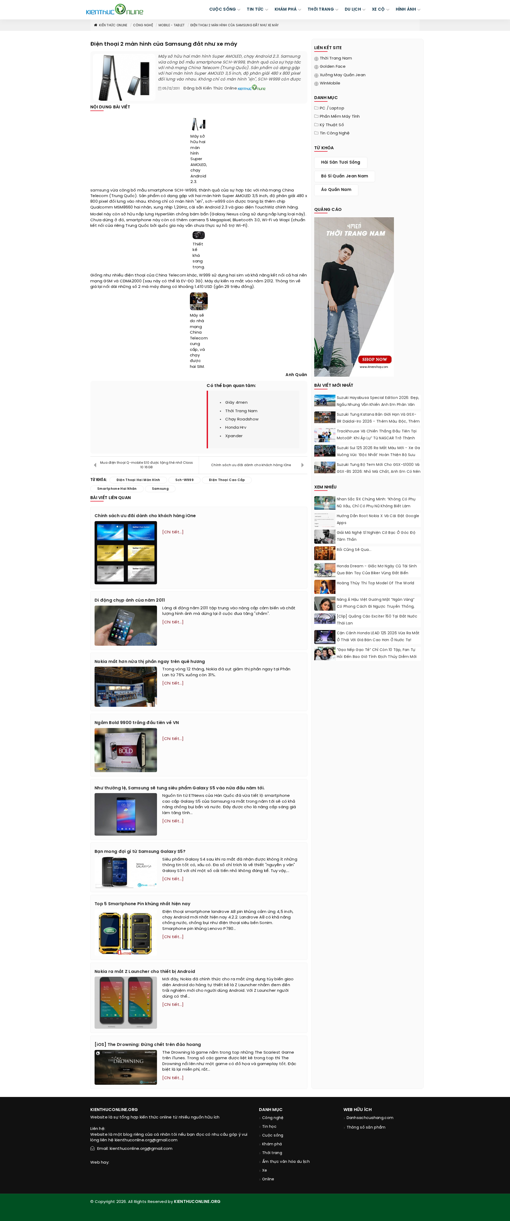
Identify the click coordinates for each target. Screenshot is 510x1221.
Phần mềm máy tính (340, 116)
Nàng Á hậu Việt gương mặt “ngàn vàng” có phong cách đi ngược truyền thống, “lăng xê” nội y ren (376, 607)
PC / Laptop (332, 108)
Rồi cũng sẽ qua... (354, 550)
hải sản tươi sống (340, 162)
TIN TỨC (255, 9)
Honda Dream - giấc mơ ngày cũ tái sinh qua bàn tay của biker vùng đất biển (377, 569)
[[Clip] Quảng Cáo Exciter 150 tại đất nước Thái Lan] (324, 618)
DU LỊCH (353, 9)
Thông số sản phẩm (366, 1128)
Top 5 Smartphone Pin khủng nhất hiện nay (142, 904)
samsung (99, 190)
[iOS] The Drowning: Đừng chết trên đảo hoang (148, 1045)
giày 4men (236, 403)
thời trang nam (241, 411)
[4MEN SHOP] (354, 296)
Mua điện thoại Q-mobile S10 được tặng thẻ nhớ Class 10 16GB (146, 465)
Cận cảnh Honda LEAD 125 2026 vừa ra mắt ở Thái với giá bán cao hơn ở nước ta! (378, 636)
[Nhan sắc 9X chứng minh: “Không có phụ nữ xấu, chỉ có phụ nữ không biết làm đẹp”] (324, 503)
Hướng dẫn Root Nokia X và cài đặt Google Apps (378, 519)
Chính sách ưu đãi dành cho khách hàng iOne (251, 465)
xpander (234, 436)
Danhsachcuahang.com (370, 1118)
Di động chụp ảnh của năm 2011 (130, 600)
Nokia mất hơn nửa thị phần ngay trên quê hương (150, 662)
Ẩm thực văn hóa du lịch (286, 1162)
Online (268, 1179)
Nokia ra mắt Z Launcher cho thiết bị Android (145, 971)
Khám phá (272, 1144)
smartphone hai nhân (117, 489)
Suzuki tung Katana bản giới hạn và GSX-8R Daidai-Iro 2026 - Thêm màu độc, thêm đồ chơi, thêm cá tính (378, 422)
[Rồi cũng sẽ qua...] (324, 553)
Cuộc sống (272, 1136)
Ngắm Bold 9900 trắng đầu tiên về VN (137, 723)
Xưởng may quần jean (343, 75)
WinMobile (330, 83)
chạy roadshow (241, 419)
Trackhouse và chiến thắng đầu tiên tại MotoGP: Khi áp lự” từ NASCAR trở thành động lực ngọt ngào (376, 438)
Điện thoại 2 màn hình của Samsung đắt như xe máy (234, 25)
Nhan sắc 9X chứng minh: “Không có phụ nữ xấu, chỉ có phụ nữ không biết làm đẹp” (376, 506)
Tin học (269, 1127)
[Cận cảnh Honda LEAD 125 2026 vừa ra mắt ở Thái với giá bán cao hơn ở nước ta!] (324, 637)
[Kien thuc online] (114, 9)
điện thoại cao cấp (227, 480)
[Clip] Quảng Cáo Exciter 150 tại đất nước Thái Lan (377, 620)
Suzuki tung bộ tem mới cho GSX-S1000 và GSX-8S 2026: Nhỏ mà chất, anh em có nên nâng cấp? (379, 472)
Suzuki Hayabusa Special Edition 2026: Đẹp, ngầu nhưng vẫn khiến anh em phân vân (378, 401)
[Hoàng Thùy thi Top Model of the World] (324, 593)
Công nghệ (143, 25)
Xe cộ (378, 9)
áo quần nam (336, 190)
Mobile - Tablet (172, 25)
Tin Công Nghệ (335, 133)
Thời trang (272, 1153)
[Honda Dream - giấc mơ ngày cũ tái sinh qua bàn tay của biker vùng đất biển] (324, 571)
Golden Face (333, 67)
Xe (264, 1171)
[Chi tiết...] (173, 532)
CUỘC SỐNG (222, 9)
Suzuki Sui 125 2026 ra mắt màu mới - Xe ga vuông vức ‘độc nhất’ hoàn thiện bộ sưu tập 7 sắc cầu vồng (378, 455)
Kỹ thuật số (332, 125)
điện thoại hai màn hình (138, 480)
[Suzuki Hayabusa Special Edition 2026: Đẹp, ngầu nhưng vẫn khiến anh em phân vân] (324, 400)
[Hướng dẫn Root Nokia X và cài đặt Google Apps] (324, 520)
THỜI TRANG (321, 9)
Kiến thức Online (113, 25)
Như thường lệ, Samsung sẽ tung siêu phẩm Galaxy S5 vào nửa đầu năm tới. (180, 788)
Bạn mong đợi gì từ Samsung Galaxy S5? (140, 851)
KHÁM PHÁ (286, 9)
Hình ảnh (406, 9)
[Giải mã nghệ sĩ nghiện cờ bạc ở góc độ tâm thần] (324, 537)
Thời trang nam (336, 58)
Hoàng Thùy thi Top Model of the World (375, 583)
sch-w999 (215, 201)
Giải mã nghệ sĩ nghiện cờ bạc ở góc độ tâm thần (376, 536)
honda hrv (235, 428)
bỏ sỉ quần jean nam (344, 176)
